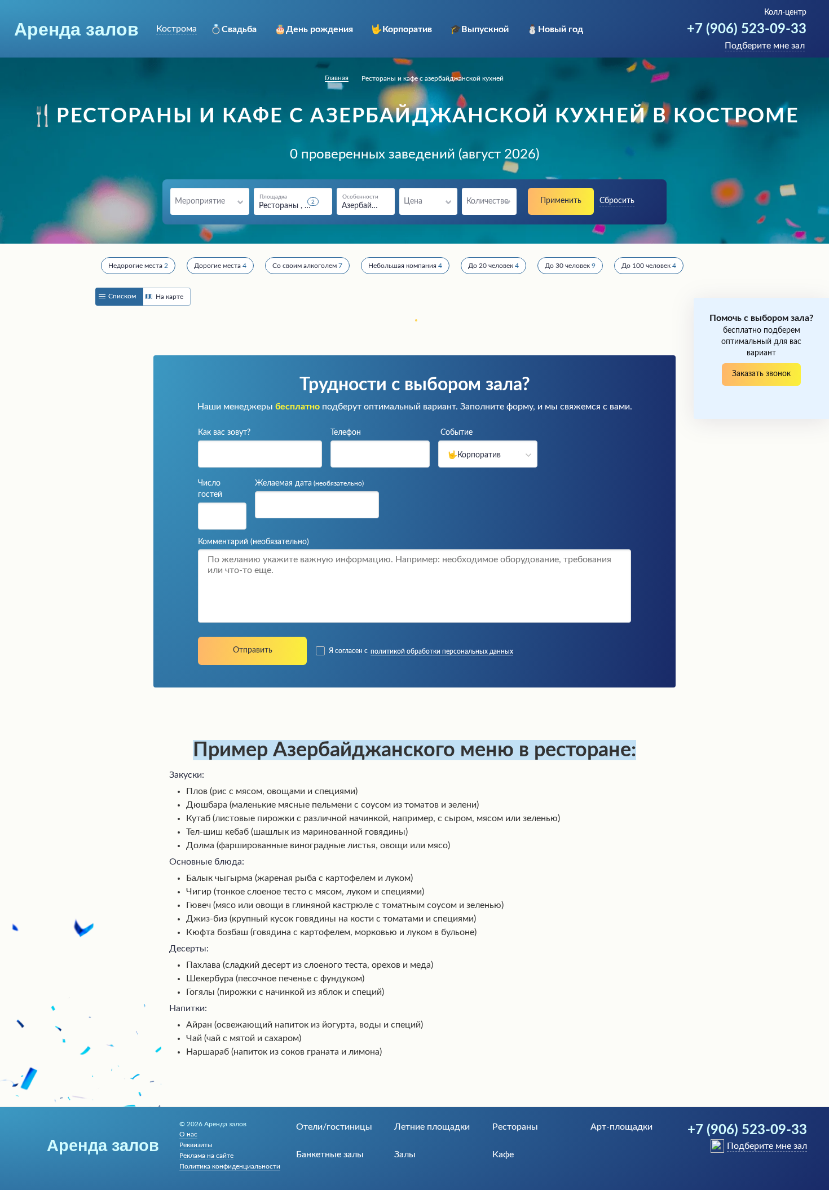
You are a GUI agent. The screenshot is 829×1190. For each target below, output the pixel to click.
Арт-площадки (621, 1126)
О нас (188, 1134)
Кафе (503, 1154)
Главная (337, 77)
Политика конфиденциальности (229, 1166)
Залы (405, 1154)
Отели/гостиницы (334, 1126)
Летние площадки (432, 1126)
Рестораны (515, 1126)
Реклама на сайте (206, 1155)
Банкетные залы (330, 1154)
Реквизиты (196, 1144)
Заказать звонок (761, 374)
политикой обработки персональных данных (442, 651)
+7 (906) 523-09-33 (746, 29)
